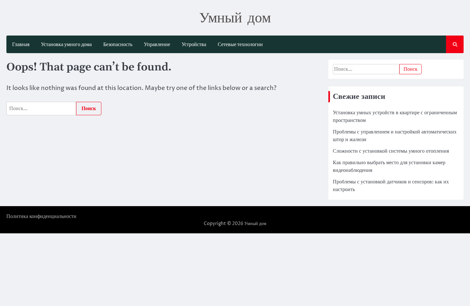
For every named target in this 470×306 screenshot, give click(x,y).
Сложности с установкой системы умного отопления (391, 151)
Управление (157, 44)
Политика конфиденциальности (41, 216)
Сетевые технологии (240, 44)
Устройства (194, 44)
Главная (20, 44)
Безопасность (117, 44)
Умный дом (235, 17)
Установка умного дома (66, 44)
